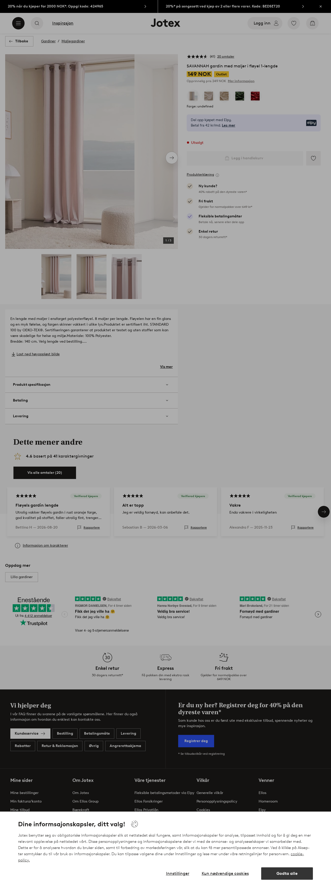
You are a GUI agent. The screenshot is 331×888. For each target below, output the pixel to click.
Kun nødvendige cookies (225, 873)
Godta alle (287, 873)
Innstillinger (177, 873)
